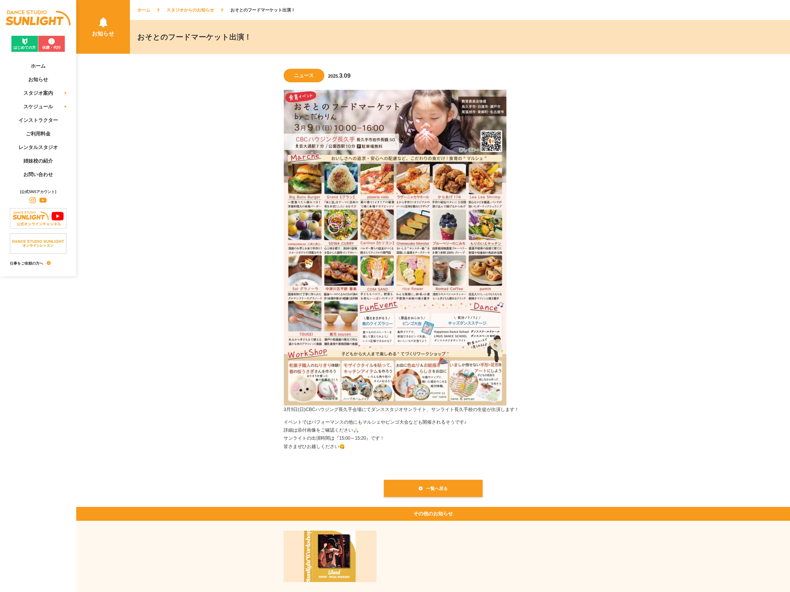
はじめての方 (25, 47)
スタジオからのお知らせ (190, 9)
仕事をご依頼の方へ (26, 263)
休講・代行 (51, 47)
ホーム (143, 9)
